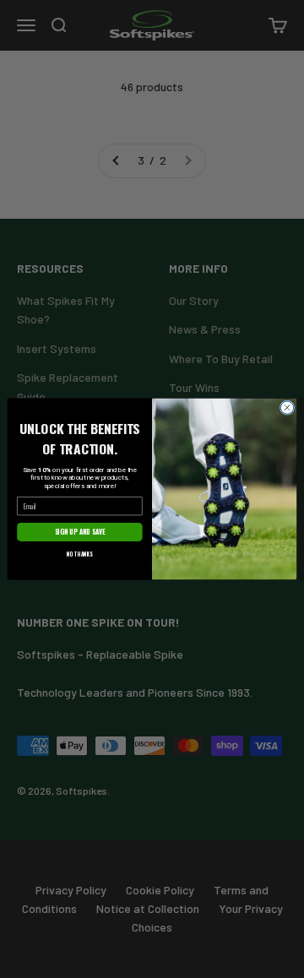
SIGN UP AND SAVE (80, 531)
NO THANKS (80, 553)
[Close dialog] (286, 407)
